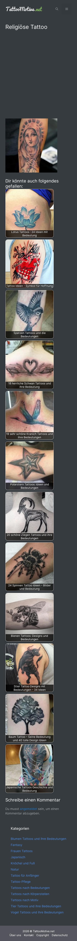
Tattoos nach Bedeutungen (30, 888)
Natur (15, 869)
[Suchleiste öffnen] (57, 9)
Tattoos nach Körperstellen (30, 894)
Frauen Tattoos (22, 851)
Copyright (42, 935)
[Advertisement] (38, 73)
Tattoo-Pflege (21, 881)
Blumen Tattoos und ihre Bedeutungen (38, 839)
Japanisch (18, 857)
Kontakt (28, 935)
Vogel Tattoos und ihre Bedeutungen (37, 912)
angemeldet (28, 809)
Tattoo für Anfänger (25, 875)
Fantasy (16, 845)
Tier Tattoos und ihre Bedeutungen (36, 906)
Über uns (15, 935)
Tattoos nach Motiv (24, 900)
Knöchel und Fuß (23, 863)
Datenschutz (60, 935)
